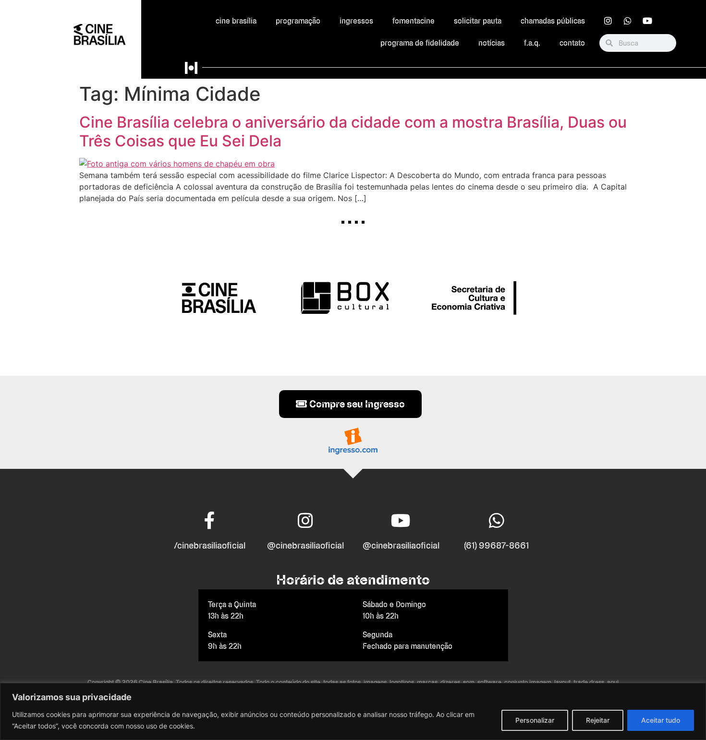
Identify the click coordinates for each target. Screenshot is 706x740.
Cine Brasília (236, 21)
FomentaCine (413, 21)
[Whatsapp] (627, 20)
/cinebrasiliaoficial (209, 545)
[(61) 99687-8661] (496, 520)
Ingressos (356, 21)
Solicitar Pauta (477, 21)
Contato (572, 43)
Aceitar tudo (660, 720)
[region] (353, 711)
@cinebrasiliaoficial (305, 545)
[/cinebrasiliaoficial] (210, 520)
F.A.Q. (532, 43)
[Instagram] (608, 20)
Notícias (491, 43)
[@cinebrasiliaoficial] (305, 520)
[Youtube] (647, 20)
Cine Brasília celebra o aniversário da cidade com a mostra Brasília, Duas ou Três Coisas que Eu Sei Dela (353, 131)
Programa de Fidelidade (419, 43)
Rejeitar (597, 720)
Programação (298, 21)
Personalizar (534, 720)
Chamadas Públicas (553, 21)
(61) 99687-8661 (496, 545)
